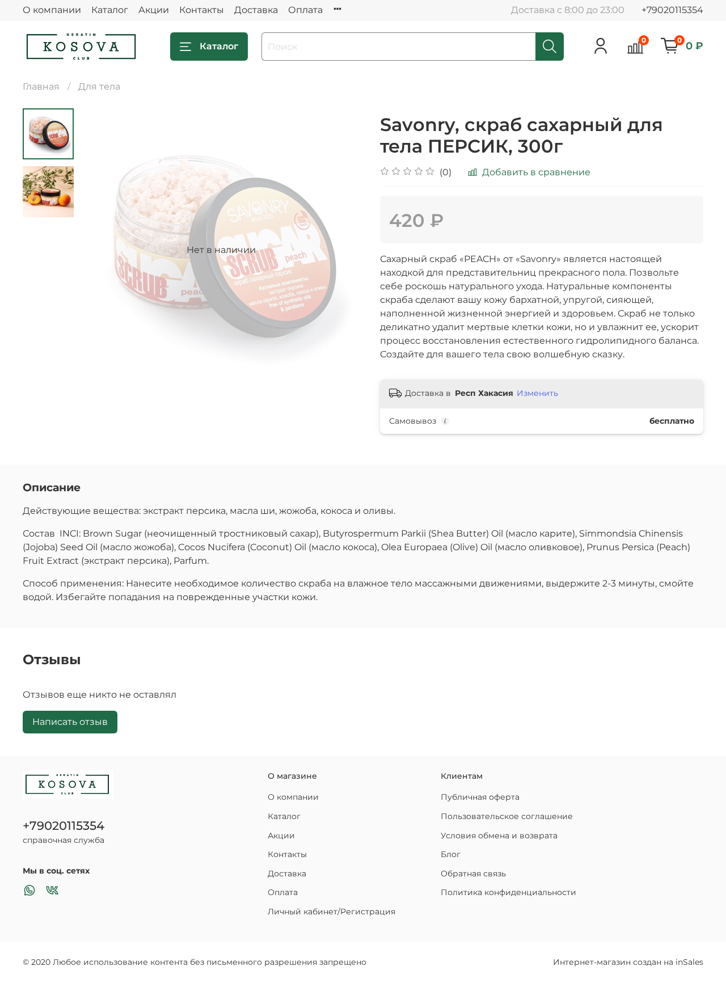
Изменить (537, 393)
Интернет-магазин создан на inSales (628, 962)
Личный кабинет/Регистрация (331, 911)
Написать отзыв (70, 721)
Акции (153, 10)
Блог (451, 854)
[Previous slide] (102, 250)
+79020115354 (672, 10)
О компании (52, 10)
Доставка (256, 10)
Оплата (305, 10)
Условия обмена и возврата (499, 835)
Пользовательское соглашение (507, 816)
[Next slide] (340, 250)
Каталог (109, 10)
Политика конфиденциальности (508, 892)
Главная (41, 86)
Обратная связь (473, 873)
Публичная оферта (480, 797)
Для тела (99, 86)
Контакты (201, 10)
